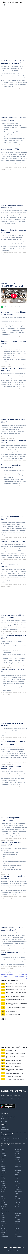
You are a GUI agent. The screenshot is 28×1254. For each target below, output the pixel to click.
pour (2, 1160)
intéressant (4, 1202)
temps (3, 1177)
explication (18, 1215)
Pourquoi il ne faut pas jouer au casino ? (15, 996)
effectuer (3, 1209)
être (16, 1155)
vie (2, 1196)
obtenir (3, 1179)
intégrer (17, 1204)
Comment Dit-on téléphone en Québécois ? (16, 983)
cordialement (18, 1149)
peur (16, 1230)
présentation (18, 1192)
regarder (17, 1219)
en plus (3, 1151)
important (18, 1164)
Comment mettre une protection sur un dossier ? (15, 1008)
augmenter (18, 1170)
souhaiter (17, 1198)
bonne (3, 1192)
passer (17, 1224)
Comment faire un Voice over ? (13, 1014)
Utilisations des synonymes (8, 1117)
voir (2, 1174)
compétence (18, 1236)
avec (16, 1217)
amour (3, 1168)
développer (18, 1183)
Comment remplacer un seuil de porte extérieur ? (15, 1000)
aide (2, 1194)
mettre (3, 1153)
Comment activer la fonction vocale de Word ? (15, 1057)
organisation (4, 1236)
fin (16, 1185)
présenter (17, 1202)
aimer (16, 1174)
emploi (17, 1211)
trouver (3, 1170)
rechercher (18, 1232)
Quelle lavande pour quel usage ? (14, 1060)
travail (17, 1160)
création (3, 1226)
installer (3, 1172)
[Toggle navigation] (4, 5)
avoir (2, 1157)
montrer (3, 1183)
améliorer (17, 1221)
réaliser (3, 1198)
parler (2, 1215)
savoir (17, 1181)
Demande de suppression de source (10, 88)
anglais (17, 1151)
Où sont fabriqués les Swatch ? (13, 1076)
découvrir (17, 1200)
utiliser (3, 1181)
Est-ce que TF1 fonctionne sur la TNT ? (21, 976)
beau (16, 1209)
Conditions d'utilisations (14, 1250)
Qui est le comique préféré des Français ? (15, 1053)
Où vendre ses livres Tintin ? (12, 1011)
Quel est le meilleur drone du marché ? (15, 1073)
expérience (18, 1166)
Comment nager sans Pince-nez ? (14, 1063)
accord (17, 1234)
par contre (18, 1213)
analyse (17, 1179)
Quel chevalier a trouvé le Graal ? (13, 1066)
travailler (3, 1221)
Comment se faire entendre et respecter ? (16, 986)
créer (2, 1162)
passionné (4, 1230)
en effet (17, 1153)
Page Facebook (5, 1129)
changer (17, 1187)
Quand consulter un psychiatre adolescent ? (16, 993)
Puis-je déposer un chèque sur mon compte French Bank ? (16, 1004)
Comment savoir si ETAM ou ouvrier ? (15, 1079)
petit (16, 1177)
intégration (4, 1204)
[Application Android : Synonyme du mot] (8, 1106)
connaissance (5, 1211)
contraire (3, 1155)
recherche (3, 1213)
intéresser (17, 1189)
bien (2, 1164)
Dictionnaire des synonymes (9, 1119)
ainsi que (3, 1228)
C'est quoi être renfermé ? (12, 1050)
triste (2, 1219)
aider (16, 1196)
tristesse (3, 1224)
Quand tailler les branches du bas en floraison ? (14, 1070)
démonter (17, 1207)
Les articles (4, 1121)
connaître (3, 1207)
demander (18, 1162)
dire (16, 1168)
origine (3, 1185)
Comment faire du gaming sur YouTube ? (15, 989)
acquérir (17, 1226)
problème (17, 1157)
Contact (3, 1127)
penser (3, 1217)
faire (2, 1149)
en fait (17, 1172)
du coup (3, 1187)
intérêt (17, 1228)
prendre (3, 1166)
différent (17, 1194)
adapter (3, 1232)
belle (2, 1200)
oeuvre (3, 1189)
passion (3, 1234)
